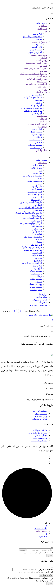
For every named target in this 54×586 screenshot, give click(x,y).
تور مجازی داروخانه (38, 305)
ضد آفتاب (43, 26)
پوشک (39, 102)
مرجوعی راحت (40, 438)
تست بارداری (36, 49)
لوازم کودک (36, 105)
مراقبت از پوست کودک (31, 108)
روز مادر (43, 89)
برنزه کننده (42, 76)
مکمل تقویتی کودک (33, 97)
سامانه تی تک (41, 413)
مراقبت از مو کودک (33, 110)
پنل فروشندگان (40, 430)
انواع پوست (36, 129)
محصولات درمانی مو (32, 36)
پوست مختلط (35, 139)
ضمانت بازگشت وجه (37, 433)
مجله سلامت (41, 297)
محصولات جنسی (39, 42)
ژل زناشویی (36, 47)
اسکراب (43, 65)
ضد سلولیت (42, 116)
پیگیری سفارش (46, 575)
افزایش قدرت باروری (37, 124)
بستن (50, 555)
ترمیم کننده (42, 81)
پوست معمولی (35, 145)
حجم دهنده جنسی (39, 55)
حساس (38, 142)
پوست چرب (36, 134)
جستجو (23, 550)
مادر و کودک (41, 92)
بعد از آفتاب (42, 28)
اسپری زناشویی (35, 52)
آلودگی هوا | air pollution (36, 84)
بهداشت (38, 100)
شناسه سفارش (46, 569)
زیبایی (39, 39)
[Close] (52, 547)
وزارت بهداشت (40, 416)
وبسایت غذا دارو (40, 411)
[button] (49, 18)
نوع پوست (42, 126)
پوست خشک (36, 132)
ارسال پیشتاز (41, 435)
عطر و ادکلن (41, 150)
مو (46, 31)
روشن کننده (41, 60)
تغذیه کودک (37, 94)
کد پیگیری (48, 572)
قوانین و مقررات (39, 300)
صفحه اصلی (41, 23)
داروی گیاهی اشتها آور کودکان (33, 73)
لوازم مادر (37, 113)
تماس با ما (42, 302)
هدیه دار (43, 118)
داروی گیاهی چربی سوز (36, 63)
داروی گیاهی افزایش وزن (35, 68)
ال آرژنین (43, 57)
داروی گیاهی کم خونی (37, 79)
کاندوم (39, 44)
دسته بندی (42, 162)
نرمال (39, 137)
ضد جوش (42, 71)
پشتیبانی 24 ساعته (39, 440)
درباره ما (43, 294)
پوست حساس (35, 147)
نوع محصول (36, 34)
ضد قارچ (43, 121)
